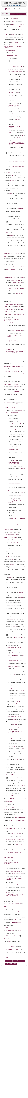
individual (17, 759)
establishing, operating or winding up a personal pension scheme (16, 143)
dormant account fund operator (12, 304)
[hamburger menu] (2, 9)
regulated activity (16, 42)
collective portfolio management (13, 106)
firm (22, 34)
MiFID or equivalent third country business (13, 47)
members (12, 180)
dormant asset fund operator (13, 852)
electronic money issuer (10, 537)
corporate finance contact (18, 161)
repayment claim (8, 857)
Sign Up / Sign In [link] (18, 8)
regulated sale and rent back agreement (11, 320)
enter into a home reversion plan (15, 296)
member (8, 200)
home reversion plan (9, 277)
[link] (7, 8)
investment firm (10, 801)
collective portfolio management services (14, 463)
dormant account (19, 299)
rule (22, 135)
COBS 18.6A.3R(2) (16, 922)
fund (13, 95)
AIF (7, 957)
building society (8, 311)
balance (18, 306)
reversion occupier (15, 280)
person (12, 34)
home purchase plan (9, 266)
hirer (23, 655)
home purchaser (10, 269)
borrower (14, 652)
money (16, 849)
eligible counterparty (12, 55)
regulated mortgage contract (12, 253)
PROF (13, 21)
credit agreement (13, 655)
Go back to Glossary (18, 14)
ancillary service (10, 50)
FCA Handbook (13, 358)
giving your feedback (14, 5)
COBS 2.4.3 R (20, 137)
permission (19, 293)
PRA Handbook (13, 18)
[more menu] (26, 8)
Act (23, 81)
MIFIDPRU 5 (20, 361)
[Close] (25, 1)
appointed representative (15, 66)
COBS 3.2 (21, 26)
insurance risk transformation (12, 379)
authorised (14, 113)
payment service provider (11, 534)
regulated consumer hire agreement (15, 732)
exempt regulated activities (13, 206)
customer (19, 52)
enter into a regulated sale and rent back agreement (14, 352)
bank (21, 309)
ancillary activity (10, 930)
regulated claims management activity (14, 927)
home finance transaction (18, 24)
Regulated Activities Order (13, 647)
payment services (19, 527)
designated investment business (14, 127)
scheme (17, 949)
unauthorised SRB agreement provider (14, 336)
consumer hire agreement (15, 660)
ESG (9, 941)
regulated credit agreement (15, 727)
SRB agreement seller (14, 328)
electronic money (8, 529)
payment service (13, 542)
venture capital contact (18, 166)
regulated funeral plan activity (12, 371)
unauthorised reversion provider (15, 288)
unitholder (11, 946)
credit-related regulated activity (12, 366)
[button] (3, 962)
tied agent (11, 92)
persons (8, 232)
